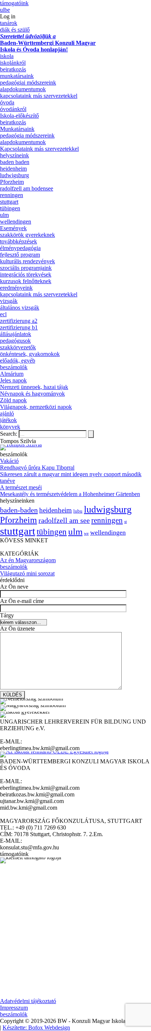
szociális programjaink (26, 268)
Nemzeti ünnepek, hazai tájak (34, 387)
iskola (7, 56)
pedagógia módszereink (27, 135)
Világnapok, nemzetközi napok (36, 407)
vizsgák (9, 301)
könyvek (10, 427)
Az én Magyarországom (28, 560)
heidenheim (13, 168)
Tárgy (7, 615)
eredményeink (16, 288)
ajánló (7, 413)
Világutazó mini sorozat (27, 573)
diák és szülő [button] (15, 29)
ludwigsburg (14, 175)
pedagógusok (15, 341)
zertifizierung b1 (19, 327)
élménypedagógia (20, 248)
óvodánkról (13, 109)
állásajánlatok (15, 334)
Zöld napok (13, 400)
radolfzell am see (64, 520)
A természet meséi (21, 487)
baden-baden (19, 510)
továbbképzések (18, 241)
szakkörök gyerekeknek (27, 235)
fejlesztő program (20, 254)
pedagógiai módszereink (28, 82)
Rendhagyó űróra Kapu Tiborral (37, 467)
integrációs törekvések (25, 274)
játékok (8, 420)
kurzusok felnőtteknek (25, 281)
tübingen (10, 208)
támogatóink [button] (14, 3)
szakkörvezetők (18, 347)
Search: (9, 434)
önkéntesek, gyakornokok (30, 354)
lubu (77, 511)
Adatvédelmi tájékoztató (28, 1001)
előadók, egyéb (17, 360)
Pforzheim (12, 182)
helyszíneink (14, 155)
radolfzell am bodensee (26, 188)
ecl (3, 314)
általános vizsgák (19, 307)
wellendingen (15, 221)
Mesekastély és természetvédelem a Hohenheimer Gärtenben (70, 494)
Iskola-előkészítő (19, 116)
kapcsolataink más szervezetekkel (38, 96)
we (86, 533)
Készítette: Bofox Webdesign (36, 1027)
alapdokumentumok (23, 89)
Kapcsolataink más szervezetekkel (39, 149)
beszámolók (13, 367)
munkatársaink (17, 76)
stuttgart (9, 202)
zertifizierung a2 (18, 321)
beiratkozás (13, 69)
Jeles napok (13, 380)
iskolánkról (13, 63)
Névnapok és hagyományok (32, 393)
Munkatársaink (17, 129)
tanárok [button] (8, 23)
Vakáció (9, 461)
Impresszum (14, 1008)
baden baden (14, 162)
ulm (4, 215)
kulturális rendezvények (27, 261)
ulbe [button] (5, 10)
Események (13, 228)
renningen (11, 195)
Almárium (11, 374)
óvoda (7, 102)
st (125, 522)
